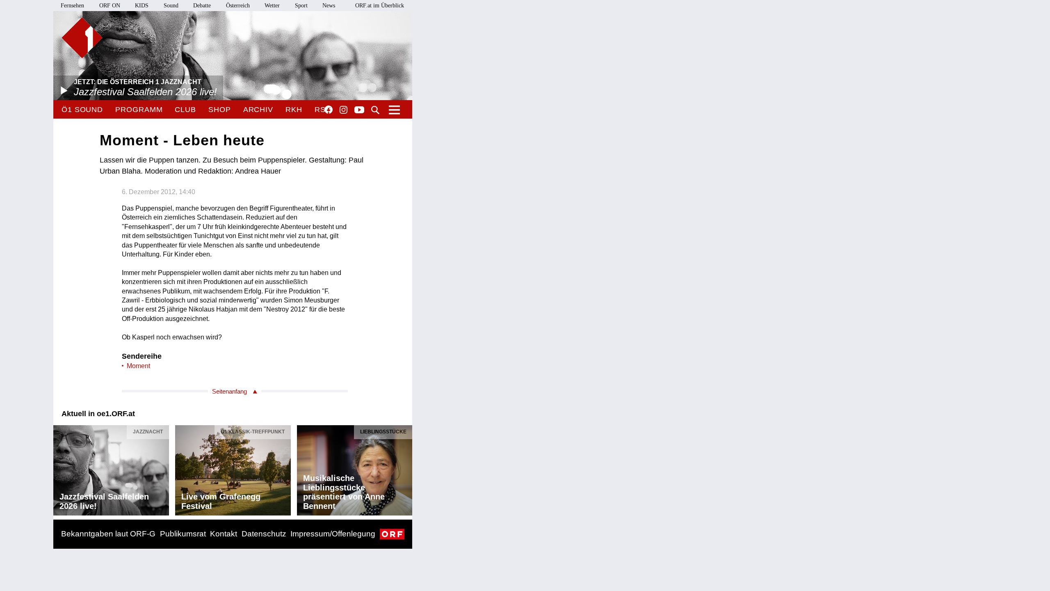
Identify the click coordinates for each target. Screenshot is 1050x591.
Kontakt (223, 533)
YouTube (359, 110)
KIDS (141, 5)
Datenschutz (264, 533)
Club (185, 109)
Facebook (328, 109)
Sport (301, 5)
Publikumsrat (183, 533)
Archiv (258, 109)
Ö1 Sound (82, 109)
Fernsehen (72, 5)
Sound (171, 5)
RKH (293, 109)
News (328, 5)
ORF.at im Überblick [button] (379, 5)
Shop (219, 109)
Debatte (202, 5)
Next (405, 468)
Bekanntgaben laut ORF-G (108, 533)
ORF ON (109, 5)
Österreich (238, 5)
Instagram (343, 110)
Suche (375, 110)
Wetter (272, 5)
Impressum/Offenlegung (332, 533)
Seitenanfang (229, 391)
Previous (59, 468)
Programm (138, 109)
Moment (138, 365)
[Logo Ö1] (82, 37)
